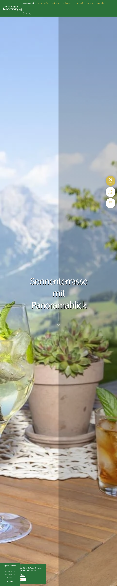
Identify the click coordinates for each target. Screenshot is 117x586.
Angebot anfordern (9, 565)
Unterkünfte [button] (43, 3)
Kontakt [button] (100, 3)
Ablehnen (21, 575)
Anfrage (55, 3)
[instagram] (2, 295)
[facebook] (2, 291)
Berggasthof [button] (28, 3)
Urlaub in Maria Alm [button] (84, 3)
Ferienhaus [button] (67, 3)
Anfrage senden (10, 579)
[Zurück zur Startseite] (13, 8)
